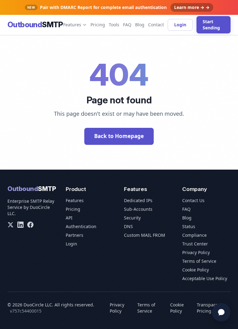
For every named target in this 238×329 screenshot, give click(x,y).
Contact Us (193, 200)
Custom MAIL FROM (144, 235)
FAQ (127, 25)
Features (72, 25)
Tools (114, 25)
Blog (139, 25)
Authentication (81, 226)
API (69, 218)
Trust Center (195, 244)
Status (188, 226)
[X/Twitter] (10, 225)
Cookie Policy (195, 270)
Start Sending (211, 25)
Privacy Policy (196, 252)
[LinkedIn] (20, 225)
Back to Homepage (119, 136)
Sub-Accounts (138, 209)
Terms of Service (199, 261)
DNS (128, 226)
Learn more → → (191, 7)
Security (132, 218)
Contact (156, 25)
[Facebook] (30, 225)
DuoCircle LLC (38, 305)
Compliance (194, 235)
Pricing (97, 25)
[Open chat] (221, 312)
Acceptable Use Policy (204, 278)
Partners (74, 235)
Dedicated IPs (138, 200)
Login (180, 25)
